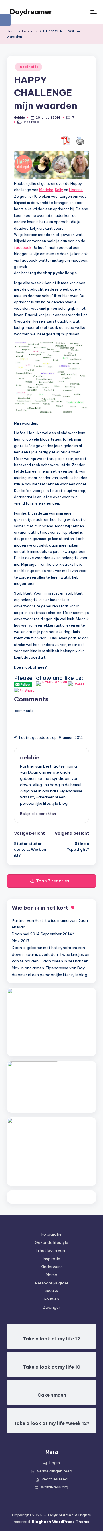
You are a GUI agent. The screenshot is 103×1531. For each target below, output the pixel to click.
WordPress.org (54, 1487)
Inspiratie (28, 67)
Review (51, 1291)
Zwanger (51, 1307)
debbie (29, 757)
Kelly (59, 189)
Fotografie (51, 1234)
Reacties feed (55, 1479)
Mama (51, 1274)
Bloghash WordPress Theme (61, 1521)
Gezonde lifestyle (51, 1242)
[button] (38, 813)
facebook (22, 247)
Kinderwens (52, 1266)
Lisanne (76, 189)
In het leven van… (52, 1250)
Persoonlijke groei (51, 1283)
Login (54, 1462)
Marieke (46, 189)
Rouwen (51, 1299)
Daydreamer (31, 11)
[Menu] (93, 11)
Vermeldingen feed (54, 1471)
